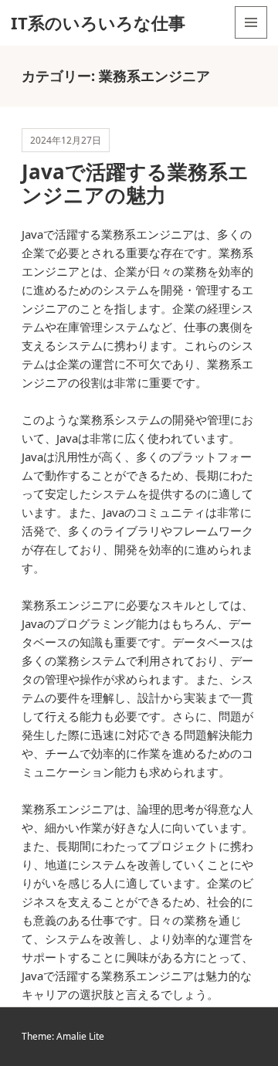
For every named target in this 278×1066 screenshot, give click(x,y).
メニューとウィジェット (251, 38)
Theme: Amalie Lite (63, 1036)
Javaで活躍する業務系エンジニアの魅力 (135, 183)
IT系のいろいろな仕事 (98, 22)
